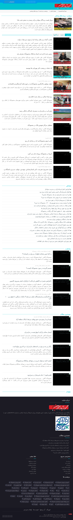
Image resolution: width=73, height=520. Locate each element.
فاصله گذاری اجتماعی (42, 493)
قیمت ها (35, 509)
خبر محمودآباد (44, 487)
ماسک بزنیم (66, 498)
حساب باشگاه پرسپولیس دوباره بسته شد (58, 219)
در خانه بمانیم (66, 490)
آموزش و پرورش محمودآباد (63, 482)
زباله (53, 490)
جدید (62, 35)
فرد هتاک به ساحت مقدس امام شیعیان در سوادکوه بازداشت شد (52, 205)
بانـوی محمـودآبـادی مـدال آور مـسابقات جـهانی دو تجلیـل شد (53, 236)
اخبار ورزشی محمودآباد (15, 482)
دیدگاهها (56, 35)
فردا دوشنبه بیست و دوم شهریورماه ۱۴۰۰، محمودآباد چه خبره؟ (52, 203)
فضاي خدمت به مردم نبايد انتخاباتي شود (58, 238)
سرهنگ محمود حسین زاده (12, 490)
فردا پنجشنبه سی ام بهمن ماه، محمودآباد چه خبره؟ (55, 197)
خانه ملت (9, 485)
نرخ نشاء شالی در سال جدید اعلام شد (40, 97)
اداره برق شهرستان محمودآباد (62, 485)
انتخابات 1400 (28, 485)
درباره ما (68, 461)
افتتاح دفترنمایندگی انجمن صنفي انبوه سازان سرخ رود (55, 192)
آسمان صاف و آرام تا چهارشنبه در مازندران (37, 332)
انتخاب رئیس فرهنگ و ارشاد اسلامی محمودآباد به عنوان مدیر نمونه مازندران (48, 214)
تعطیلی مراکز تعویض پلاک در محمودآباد (40, 125)
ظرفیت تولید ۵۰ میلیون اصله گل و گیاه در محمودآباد (55, 211)
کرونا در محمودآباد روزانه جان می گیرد (40, 154)
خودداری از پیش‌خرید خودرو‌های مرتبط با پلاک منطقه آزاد (33, 319)
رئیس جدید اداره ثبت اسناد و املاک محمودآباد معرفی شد (34, 54)
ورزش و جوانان (25, 501)
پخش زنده (67, 473)
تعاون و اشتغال (32, 471)
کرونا (52, 504)
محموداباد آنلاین (27, 498)
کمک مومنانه (44, 504)
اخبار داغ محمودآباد (49, 482)
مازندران (20, 496)
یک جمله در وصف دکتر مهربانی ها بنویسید (39, 68)
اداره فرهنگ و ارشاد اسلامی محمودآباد (43, 485)
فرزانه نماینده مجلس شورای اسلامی (61, 496)
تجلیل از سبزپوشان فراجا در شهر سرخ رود (58, 200)
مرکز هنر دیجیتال (56, 517)
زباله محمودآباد (44, 490)
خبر (68, 487)
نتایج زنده (34, 469)
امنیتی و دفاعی (32, 463)
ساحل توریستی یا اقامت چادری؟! (61, 452)
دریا (58, 490)
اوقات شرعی (27, 509)
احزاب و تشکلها (32, 461)
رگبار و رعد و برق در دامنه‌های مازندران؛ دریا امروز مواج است (32, 346)
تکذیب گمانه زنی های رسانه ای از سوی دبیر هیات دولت (34, 39)
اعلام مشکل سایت (65, 467)
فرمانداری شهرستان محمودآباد (42, 496)
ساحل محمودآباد (33, 490)
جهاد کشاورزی (18, 485)
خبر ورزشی (34, 487)
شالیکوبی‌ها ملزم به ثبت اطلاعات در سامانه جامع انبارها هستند (52, 216)
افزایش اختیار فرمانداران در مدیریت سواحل (57, 189)
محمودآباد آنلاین (37, 498)
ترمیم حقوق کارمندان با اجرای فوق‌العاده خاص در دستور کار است (51, 225)
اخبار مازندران (38, 482)
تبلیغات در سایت (66, 469)
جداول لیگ (33, 467)
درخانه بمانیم (16, 487)
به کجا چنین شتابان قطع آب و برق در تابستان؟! (36, 254)
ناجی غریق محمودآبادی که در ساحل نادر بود (38, 141)
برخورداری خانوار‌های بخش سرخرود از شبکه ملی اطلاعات (53, 241)
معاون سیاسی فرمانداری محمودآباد (39, 501)
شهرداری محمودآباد (55, 493)
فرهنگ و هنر (29, 496)
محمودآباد (58, 498)
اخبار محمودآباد (27, 482)
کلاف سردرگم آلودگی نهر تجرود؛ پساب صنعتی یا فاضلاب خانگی (52, 227)
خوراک (48, 509)
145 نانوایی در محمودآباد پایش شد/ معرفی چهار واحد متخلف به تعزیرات (49, 230)
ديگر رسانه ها (67, 471)
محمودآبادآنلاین (48, 498)
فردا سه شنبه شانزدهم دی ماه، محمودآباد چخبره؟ (56, 194)
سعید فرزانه (66, 493)
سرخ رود (24, 490)
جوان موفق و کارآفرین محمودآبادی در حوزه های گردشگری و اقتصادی (30, 84)
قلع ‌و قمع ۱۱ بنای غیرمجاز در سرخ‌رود (39, 375)
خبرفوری (61, 487)
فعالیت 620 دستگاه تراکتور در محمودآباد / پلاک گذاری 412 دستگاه (52, 222)
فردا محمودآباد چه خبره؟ (28, 493)
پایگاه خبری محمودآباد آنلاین (63, 504)
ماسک (13, 496)
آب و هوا (42, 509)
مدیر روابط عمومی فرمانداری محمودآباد (60, 501)
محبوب (68, 35)
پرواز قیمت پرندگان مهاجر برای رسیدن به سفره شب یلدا (35, 20)
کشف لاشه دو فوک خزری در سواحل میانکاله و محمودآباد (33, 361)
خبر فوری (53, 487)
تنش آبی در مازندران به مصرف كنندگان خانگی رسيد (35, 111)
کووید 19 (35, 504)
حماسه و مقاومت (32, 465)
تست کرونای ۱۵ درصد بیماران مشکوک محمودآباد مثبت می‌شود (52, 233)
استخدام (68, 465)
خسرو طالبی (25, 487)
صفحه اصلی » (53, 11)
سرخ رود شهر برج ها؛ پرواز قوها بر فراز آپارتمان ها (55, 208)
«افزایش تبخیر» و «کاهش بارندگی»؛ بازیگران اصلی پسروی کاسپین (30, 281)
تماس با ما (67, 463)
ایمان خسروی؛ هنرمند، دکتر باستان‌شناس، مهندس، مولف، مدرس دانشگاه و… (27, 169)
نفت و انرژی (33, 473)
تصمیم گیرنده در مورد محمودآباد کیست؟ (38, 268)
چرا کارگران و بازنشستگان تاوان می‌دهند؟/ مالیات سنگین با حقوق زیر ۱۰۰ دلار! (28, 297)
